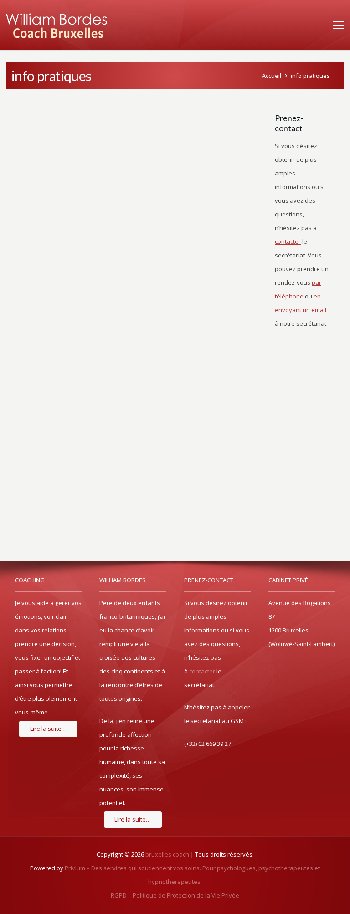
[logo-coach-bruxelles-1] (56, 25)
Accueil (271, 76)
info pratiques (310, 76)
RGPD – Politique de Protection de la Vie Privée (175, 895)
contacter (202, 671)
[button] (337, 25)
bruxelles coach (167, 854)
